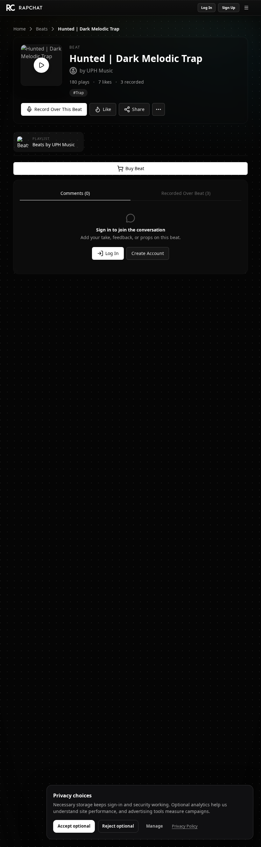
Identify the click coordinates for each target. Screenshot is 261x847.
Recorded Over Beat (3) (185, 193)
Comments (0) (75, 193)
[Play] (41, 65)
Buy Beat (134, 168)
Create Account (147, 253)
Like (107, 109)
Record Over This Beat (58, 109)
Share (138, 109)
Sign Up (228, 7)
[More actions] (158, 109)
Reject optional (118, 826)
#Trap (78, 92)
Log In (206, 7)
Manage (154, 826)
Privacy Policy (185, 826)
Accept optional (74, 826)
